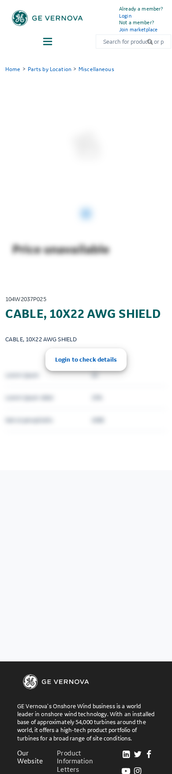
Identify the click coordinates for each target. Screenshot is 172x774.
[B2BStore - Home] (47, 18)
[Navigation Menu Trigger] (47, 41)
